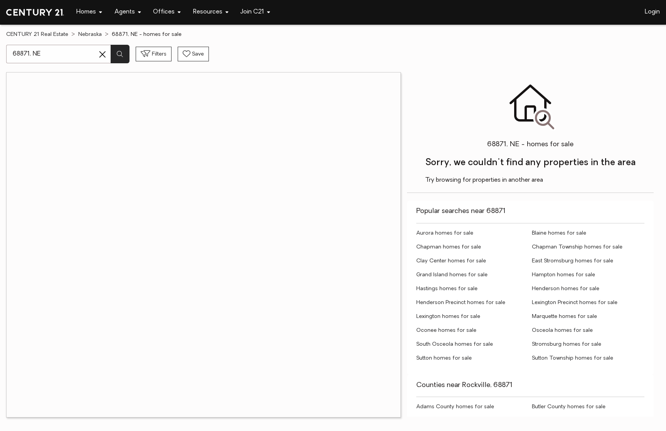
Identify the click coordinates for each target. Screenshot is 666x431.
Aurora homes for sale (444, 233)
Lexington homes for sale (448, 316)
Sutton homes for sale (444, 358)
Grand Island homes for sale (452, 275)
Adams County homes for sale (455, 407)
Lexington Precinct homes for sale (574, 303)
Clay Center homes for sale (451, 261)
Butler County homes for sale (568, 407)
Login (652, 12)
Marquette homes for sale (564, 316)
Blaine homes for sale (559, 233)
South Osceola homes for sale (454, 344)
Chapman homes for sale (448, 247)
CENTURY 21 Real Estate (37, 34)
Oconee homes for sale (446, 330)
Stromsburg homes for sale (566, 344)
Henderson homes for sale (565, 289)
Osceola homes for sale (562, 330)
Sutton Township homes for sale (572, 358)
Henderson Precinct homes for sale (460, 303)
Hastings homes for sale (447, 289)
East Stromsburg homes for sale (572, 261)
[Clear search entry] (102, 54)
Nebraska (90, 34)
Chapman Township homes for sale (577, 247)
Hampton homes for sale (563, 275)
